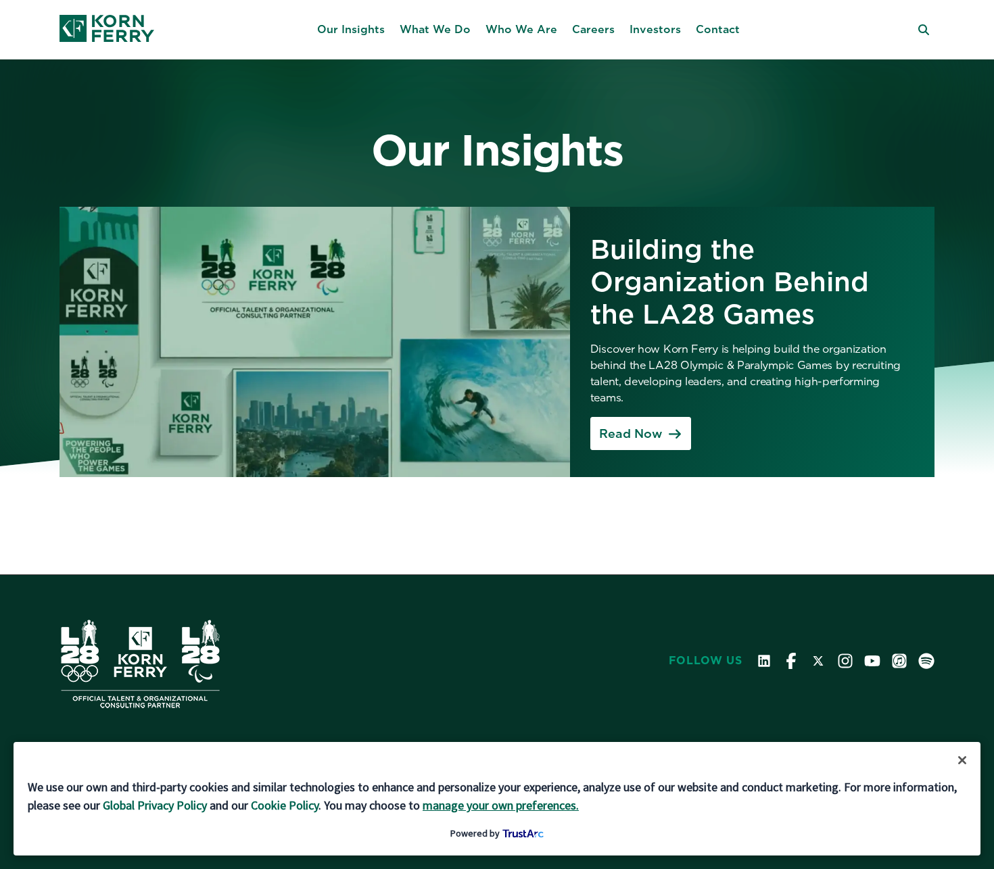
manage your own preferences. (501, 805)
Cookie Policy (284, 805)
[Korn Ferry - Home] (107, 29)
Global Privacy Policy (155, 805)
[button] (351, 29)
